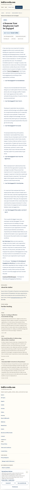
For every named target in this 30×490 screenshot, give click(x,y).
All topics (3, 398)
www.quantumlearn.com (17, 297)
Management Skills (17, 13)
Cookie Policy (4, 451)
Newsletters (4, 425)
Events (2, 429)
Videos (2, 412)
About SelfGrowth (5, 418)
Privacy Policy (4, 444)
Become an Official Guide (6, 432)
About (2, 7)
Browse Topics (11, 7)
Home (2, 13)
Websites (3, 422)
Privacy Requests (5, 457)
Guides (2, 405)
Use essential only (22, 483)
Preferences (15, 487)
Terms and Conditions (6, 447)
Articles (8, 13)
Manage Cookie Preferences (8, 461)
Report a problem (6, 467)
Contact (3, 436)
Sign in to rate (20, 38)
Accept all (8, 483)
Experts (2, 401)
